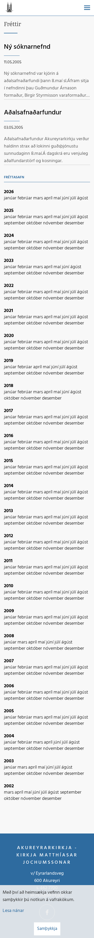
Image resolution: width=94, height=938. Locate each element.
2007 (9, 661)
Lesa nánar (13, 911)
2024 (9, 236)
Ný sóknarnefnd (27, 47)
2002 (9, 786)
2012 (8, 536)
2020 (9, 336)
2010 (8, 586)
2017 (8, 411)
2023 (9, 261)
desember (74, 223)
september (15, 223)
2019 (8, 361)
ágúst (82, 198)
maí (58, 198)
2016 (8, 436)
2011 (8, 561)
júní (66, 198)
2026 (9, 192)
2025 (9, 210)
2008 (9, 636)
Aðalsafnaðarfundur (33, 112)
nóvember (53, 223)
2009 (9, 611)
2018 (8, 386)
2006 (9, 686)
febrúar (25, 198)
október (34, 223)
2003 (9, 761)
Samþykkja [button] (47, 928)
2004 (9, 736)
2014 (8, 486)
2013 (8, 511)
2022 (9, 286)
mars (38, 198)
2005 (9, 711)
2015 (8, 461)
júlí (73, 198)
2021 (8, 311)
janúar (10, 198)
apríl (49, 198)
